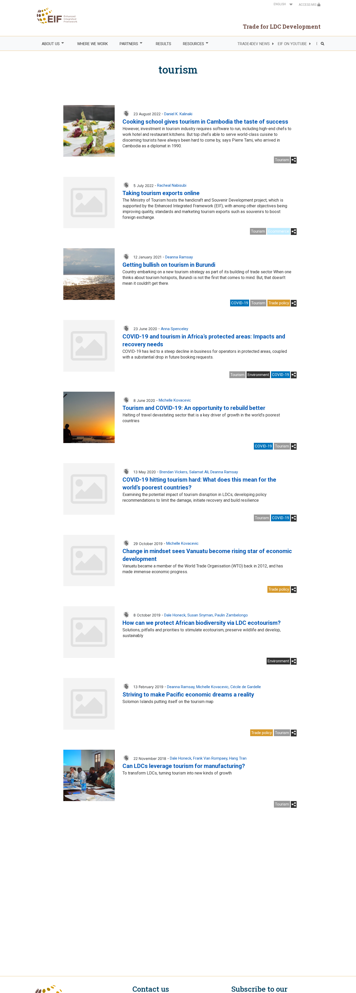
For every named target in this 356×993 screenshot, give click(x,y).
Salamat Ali (198, 472)
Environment (258, 374)
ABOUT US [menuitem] (48, 43)
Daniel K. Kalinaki (178, 114)
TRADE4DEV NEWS (253, 43)
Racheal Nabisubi (171, 185)
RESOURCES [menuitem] (190, 43)
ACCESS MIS (308, 5)
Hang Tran (238, 758)
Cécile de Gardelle (245, 687)
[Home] (55, 15)
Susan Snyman (200, 615)
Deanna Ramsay (179, 257)
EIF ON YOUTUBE (292, 43)
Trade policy (278, 303)
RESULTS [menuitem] (163, 43)
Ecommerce (278, 231)
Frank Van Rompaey (210, 758)
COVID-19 (239, 303)
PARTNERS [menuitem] (126, 43)
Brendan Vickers (173, 472)
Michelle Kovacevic (175, 400)
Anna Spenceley (174, 328)
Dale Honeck (175, 615)
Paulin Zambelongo (231, 615)
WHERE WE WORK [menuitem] (92, 43)
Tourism (282, 160)
